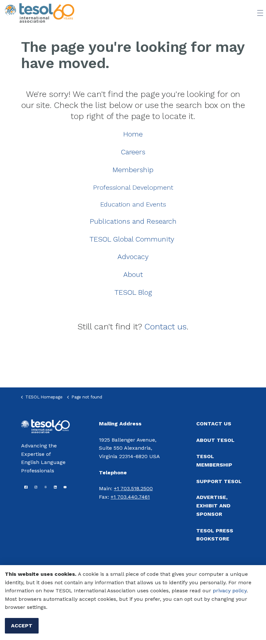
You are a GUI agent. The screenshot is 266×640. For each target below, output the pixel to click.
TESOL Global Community (132, 239)
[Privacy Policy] (212, 590)
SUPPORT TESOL (219, 481)
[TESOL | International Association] (39, 13)
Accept (21, 625)
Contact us (165, 326)
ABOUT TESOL (215, 440)
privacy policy (230, 590)
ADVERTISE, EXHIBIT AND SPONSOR (213, 505)
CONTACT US (213, 424)
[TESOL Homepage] (45, 426)
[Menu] (260, 13)
